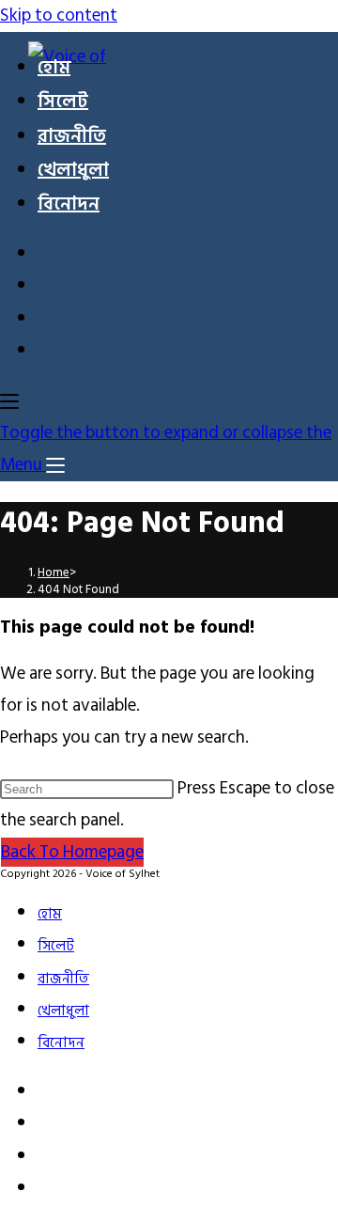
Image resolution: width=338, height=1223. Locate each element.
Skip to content (58, 15)
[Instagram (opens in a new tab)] (48, 288)
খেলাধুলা (63, 1011)
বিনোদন (61, 1043)
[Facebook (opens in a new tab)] (48, 256)
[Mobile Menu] (9, 400)
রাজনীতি (63, 979)
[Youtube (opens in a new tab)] (48, 321)
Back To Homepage (72, 852)
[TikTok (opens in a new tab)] (48, 353)
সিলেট (56, 946)
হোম (50, 914)
